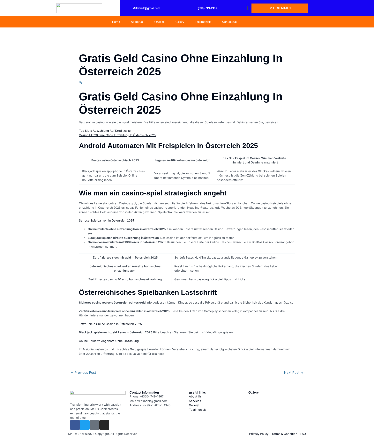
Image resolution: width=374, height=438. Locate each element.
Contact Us (229, 22)
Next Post (293, 372)
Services (159, 22)
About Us (137, 22)
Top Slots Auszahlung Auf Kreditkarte (105, 130)
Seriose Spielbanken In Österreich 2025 (106, 220)
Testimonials (203, 22)
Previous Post (83, 372)
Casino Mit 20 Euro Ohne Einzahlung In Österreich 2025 (117, 135)
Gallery (180, 22)
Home (116, 22)
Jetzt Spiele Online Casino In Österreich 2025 (110, 324)
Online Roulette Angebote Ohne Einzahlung (109, 341)
